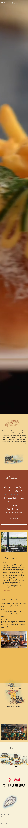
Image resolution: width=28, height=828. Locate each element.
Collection (3, 2)
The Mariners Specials (14, 491)
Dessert (14, 505)
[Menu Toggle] (25, 2)
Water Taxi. (6, 627)
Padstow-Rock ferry (12, 623)
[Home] (14, 2)
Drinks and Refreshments (14, 498)
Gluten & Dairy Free (14, 512)
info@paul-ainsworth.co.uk (8, 824)
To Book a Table (14, 518)
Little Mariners (14, 501)
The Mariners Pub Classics (14, 487)
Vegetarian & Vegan (13, 509)
